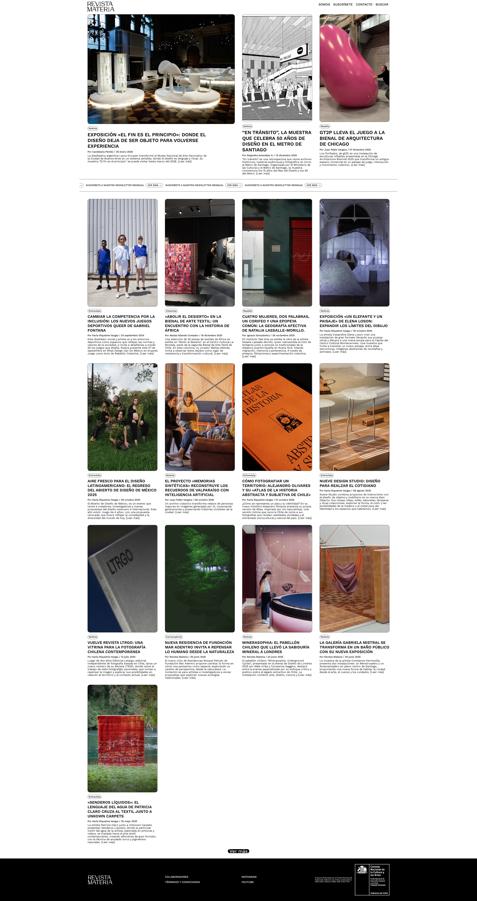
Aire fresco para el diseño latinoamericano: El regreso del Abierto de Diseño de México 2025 (122, 488)
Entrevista (94, 310)
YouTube (247, 882)
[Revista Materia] (100, 6)
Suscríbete (343, 4)
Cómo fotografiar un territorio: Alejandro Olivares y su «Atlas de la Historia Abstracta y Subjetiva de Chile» (276, 488)
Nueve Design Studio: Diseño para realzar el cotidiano (350, 483)
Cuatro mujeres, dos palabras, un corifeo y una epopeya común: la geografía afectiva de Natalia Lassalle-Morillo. (275, 323)
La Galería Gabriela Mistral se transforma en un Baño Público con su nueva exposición (354, 647)
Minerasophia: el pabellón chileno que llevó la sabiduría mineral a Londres (275, 647)
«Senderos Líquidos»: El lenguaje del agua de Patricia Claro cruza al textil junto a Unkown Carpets (120, 809)
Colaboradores (176, 876)
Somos (324, 4)
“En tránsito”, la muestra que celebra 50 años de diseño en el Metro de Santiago (276, 141)
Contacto (364, 4)
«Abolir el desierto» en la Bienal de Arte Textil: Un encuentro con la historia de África (197, 323)
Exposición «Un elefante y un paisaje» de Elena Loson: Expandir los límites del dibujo (354, 321)
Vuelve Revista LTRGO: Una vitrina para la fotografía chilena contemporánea (116, 647)
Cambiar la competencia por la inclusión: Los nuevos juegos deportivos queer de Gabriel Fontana (121, 323)
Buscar (382, 4)
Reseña (325, 126)
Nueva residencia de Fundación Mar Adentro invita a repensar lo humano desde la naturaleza (199, 647)
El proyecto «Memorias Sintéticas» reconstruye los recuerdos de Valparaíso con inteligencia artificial (197, 488)
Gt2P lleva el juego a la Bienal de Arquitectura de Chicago (352, 138)
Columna (171, 310)
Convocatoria (174, 636)
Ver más (97, 185)
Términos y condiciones (182, 882)
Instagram (249, 876)
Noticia (93, 128)
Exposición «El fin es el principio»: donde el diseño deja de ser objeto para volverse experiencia (147, 140)
